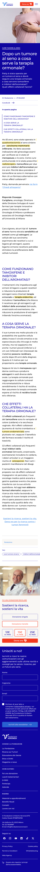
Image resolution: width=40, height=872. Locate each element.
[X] (33, 838)
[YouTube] (16, 838)
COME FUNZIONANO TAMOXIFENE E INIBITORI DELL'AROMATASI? (19, 117)
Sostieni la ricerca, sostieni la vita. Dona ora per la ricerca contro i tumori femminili (20, 521)
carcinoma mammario (18, 146)
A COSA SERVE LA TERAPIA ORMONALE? (13, 124)
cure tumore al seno (11, 48)
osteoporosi (18, 461)
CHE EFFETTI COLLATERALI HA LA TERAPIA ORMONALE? (18, 130)
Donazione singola (20, 617)
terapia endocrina (24, 297)
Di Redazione (7, 98)
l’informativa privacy (22, 706)
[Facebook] (4, 838)
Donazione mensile (20, 624)
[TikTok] (27, 838)
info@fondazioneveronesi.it (17, 827)
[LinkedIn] (21, 838)
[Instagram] (10, 838)
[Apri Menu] (36, 4)
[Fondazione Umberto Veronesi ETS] (7, 4)
